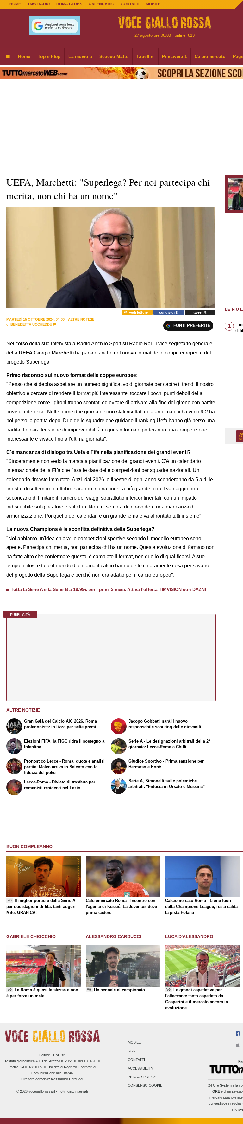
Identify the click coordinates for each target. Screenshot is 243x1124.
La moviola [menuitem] (80, 56)
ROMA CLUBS (69, 4)
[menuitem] (8, 56)
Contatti (136, 1060)
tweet (198, 312)
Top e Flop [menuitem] (49, 56)
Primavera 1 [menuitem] (174, 56)
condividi (167, 312)
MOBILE (153, 4)
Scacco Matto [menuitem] (114, 56)
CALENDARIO (101, 4)
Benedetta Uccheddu (31, 324)
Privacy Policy (142, 1077)
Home (15, 4)
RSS (131, 1051)
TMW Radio (39, 4)
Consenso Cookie (145, 1086)
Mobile (134, 1042)
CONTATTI (130, 4)
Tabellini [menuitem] (145, 56)
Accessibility (140, 1068)
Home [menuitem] (24, 56)
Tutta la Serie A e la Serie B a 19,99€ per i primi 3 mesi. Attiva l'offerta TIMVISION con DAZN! (108, 589)
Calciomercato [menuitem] (210, 56)
